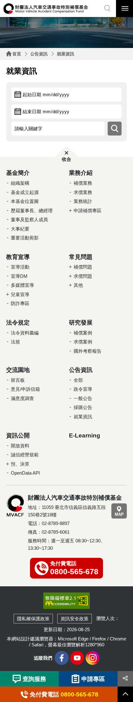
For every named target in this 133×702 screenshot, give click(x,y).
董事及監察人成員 (29, 219)
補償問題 (83, 266)
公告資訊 (39, 53)
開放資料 (20, 445)
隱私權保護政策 (33, 618)
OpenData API (25, 473)
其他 (78, 285)
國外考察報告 (87, 351)
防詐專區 (20, 303)
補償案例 (83, 332)
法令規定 (18, 322)
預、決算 (20, 464)
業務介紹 (80, 173)
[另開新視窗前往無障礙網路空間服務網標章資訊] (66, 600)
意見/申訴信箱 (25, 389)
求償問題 (83, 276)
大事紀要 (20, 228)
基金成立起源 (25, 192)
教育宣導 (18, 257)
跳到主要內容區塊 (12, 1)
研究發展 (80, 322)
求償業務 (83, 192)
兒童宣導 (20, 294)
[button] (107, 8)
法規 (15, 341)
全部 (78, 380)
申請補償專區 (87, 210)
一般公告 (83, 398)
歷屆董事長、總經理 (32, 210)
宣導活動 (20, 266)
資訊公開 (18, 435)
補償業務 (83, 183)
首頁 (16, 53)
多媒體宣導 (22, 285)
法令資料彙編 (25, 332)
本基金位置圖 (25, 201)
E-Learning (84, 435)
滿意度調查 (22, 398)
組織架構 (20, 183)
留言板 (18, 380)
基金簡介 (18, 173)
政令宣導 (83, 389)
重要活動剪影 (25, 237)
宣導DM (19, 276)
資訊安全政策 (74, 618)
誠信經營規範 (25, 454)
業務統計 (83, 201)
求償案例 (83, 341)
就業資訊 (65, 53)
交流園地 (18, 370)
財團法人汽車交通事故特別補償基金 (45, 8)
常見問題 (80, 257)
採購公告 (83, 407)
